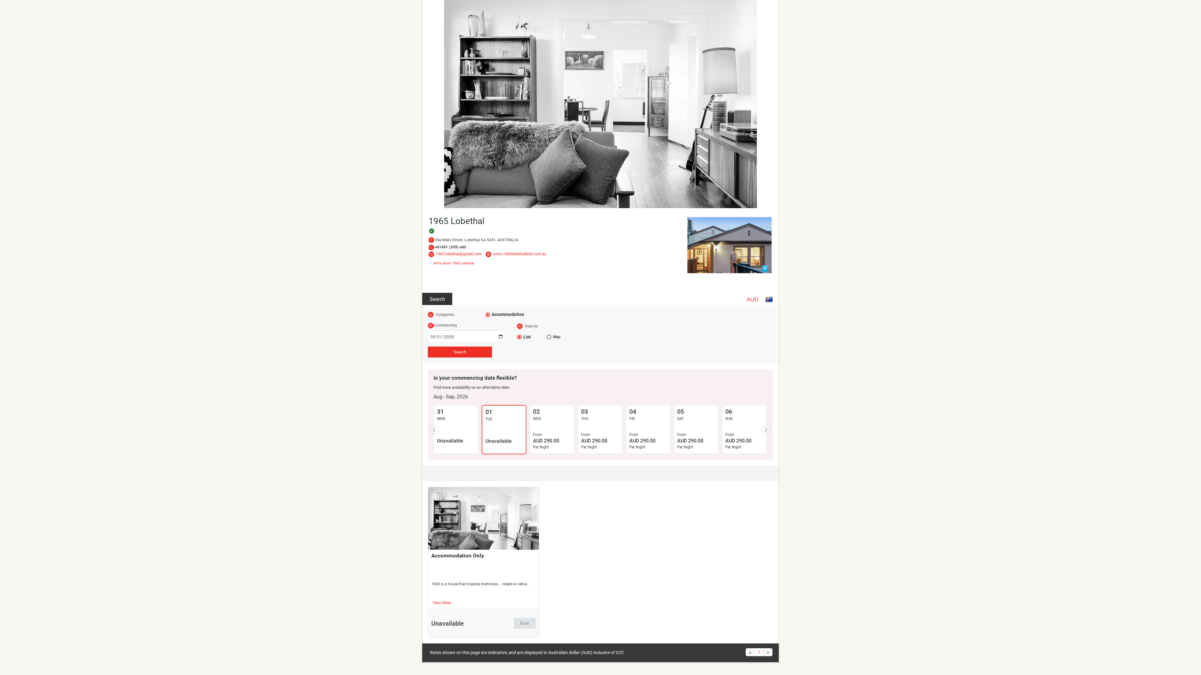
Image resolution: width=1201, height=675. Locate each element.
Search (437, 299)
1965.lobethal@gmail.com (459, 254)
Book (525, 623)
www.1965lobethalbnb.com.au (519, 254)
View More (442, 602)
